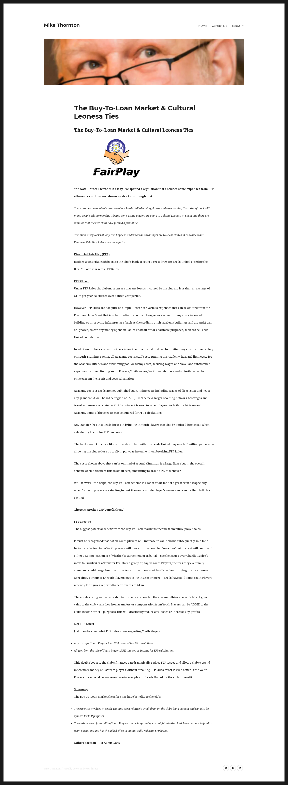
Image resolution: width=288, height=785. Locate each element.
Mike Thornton (62, 25)
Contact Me (219, 25)
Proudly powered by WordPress (81, 768)
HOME (202, 25)
